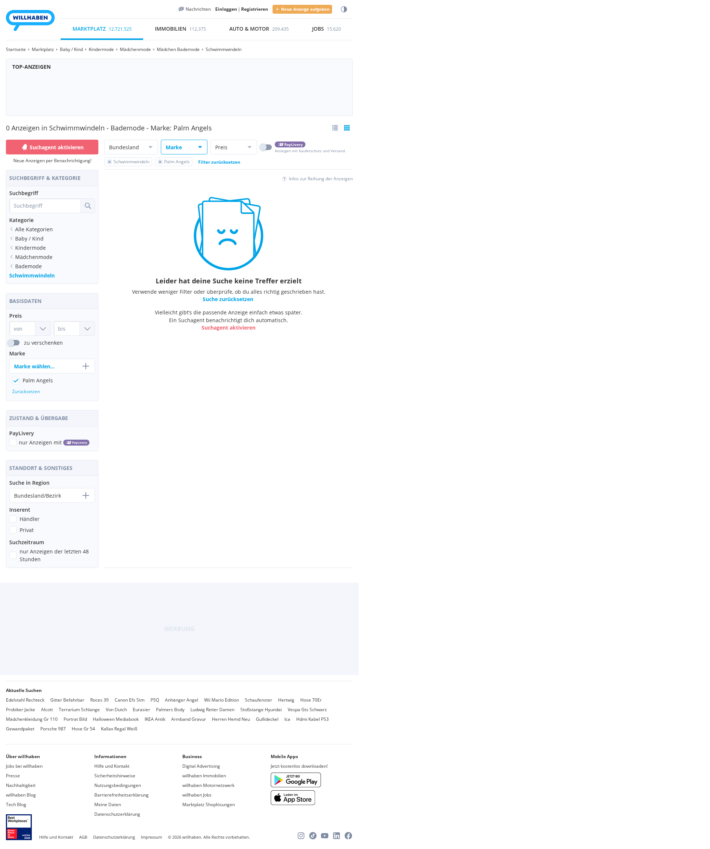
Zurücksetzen (26, 391)
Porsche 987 (53, 729)
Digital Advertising (201, 766)
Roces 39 (99, 700)
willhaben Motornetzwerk (208, 785)
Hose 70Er (311, 700)
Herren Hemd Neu (231, 719)
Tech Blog (16, 804)
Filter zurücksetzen (219, 162)
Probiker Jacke (20, 709)
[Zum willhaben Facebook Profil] (348, 835)
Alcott (47, 709)
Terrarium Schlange (79, 709)
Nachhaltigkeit (21, 785)
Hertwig (286, 700)
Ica (287, 719)
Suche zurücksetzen (228, 299)
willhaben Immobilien (204, 776)
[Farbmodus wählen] (344, 9)
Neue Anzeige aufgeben (305, 9)
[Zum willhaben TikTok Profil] (312, 835)
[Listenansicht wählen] (335, 128)
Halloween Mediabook (116, 719)
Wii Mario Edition (221, 700)
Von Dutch (116, 709)
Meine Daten (107, 804)
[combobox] (45, 206)
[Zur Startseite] (30, 21)
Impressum (151, 837)
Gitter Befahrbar (67, 700)
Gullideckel (267, 719)
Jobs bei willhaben (24, 766)
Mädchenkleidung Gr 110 (32, 719)
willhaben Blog (21, 795)
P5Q (155, 700)
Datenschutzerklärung (117, 814)
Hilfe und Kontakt (111, 766)
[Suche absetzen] (88, 206)
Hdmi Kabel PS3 (312, 719)
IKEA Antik (155, 719)
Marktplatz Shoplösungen (208, 804)
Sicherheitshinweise (114, 776)
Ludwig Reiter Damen (212, 709)
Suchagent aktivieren (57, 147)
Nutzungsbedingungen (117, 785)
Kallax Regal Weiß (119, 729)
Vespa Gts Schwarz (307, 709)
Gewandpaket (20, 729)
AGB (83, 837)
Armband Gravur (188, 719)
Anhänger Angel (181, 700)
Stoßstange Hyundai (261, 709)
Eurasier (141, 709)
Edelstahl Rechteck (25, 700)
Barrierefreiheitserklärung (121, 795)
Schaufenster (258, 700)
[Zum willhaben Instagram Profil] (301, 835)
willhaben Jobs (197, 795)
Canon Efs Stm (130, 700)
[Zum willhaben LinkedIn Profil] (336, 835)
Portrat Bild (75, 719)
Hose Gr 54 (83, 729)
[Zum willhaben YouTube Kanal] (324, 835)
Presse (13, 776)
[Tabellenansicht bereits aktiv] (347, 128)
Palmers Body (170, 709)
